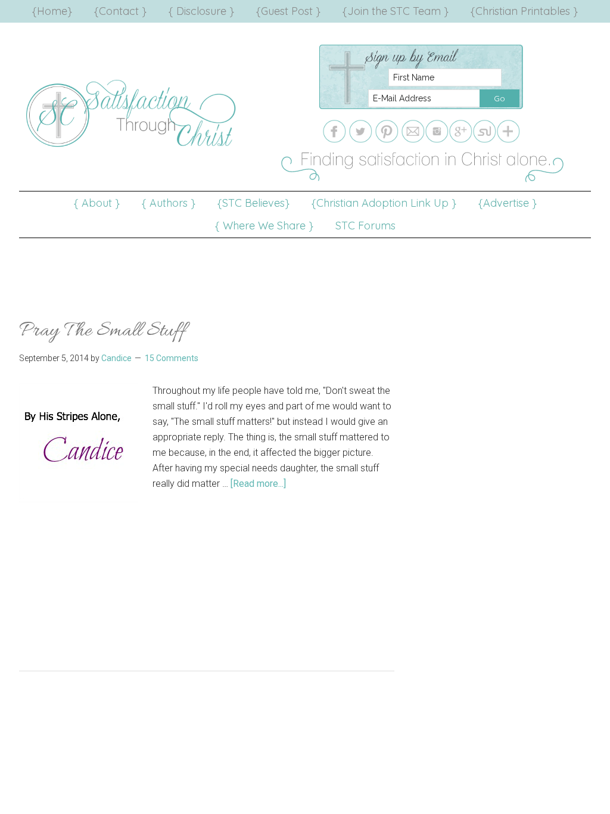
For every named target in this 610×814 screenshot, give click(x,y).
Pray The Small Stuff (102, 331)
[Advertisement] (305, 265)
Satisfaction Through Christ (132, 113)
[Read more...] (258, 483)
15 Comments (171, 358)
